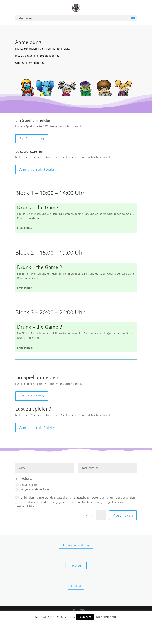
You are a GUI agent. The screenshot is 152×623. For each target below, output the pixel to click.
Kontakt (76, 586)
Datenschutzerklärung (76, 545)
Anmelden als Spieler (37, 169)
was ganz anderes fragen (35, 489)
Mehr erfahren (106, 617)
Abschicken (123, 515)
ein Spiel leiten (29, 484)
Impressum (76, 565)
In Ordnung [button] (85, 617)
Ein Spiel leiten (31, 138)
